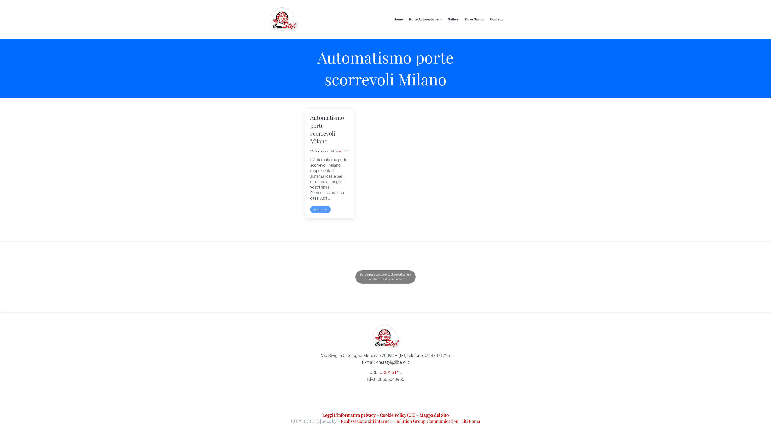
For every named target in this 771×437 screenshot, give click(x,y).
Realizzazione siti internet (366, 421)
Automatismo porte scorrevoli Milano (327, 129)
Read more (322, 210)
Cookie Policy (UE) (397, 415)
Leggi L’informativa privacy (348, 415)
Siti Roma (470, 421)
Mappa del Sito (434, 415)
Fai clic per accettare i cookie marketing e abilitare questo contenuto (385, 277)
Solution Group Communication (427, 421)
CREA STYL (390, 372)
